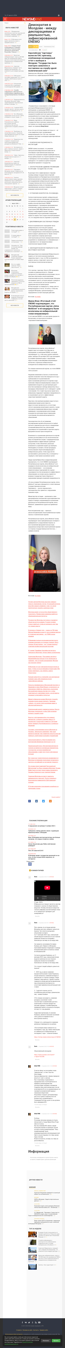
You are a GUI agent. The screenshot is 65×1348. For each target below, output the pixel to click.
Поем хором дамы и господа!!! (17, 231)
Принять (56, 1340)
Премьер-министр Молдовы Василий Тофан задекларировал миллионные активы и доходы (14, 102)
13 (14, 214)
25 (9, 219)
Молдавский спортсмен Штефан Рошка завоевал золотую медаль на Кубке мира (14, 258)
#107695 (55, 1066)
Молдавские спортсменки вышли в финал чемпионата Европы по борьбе (15, 290)
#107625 (52, 876)
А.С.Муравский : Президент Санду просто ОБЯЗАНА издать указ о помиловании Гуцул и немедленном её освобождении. (43, 1214)
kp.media (38, 297)
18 (9, 217)
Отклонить (46, 1340)
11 (9, 214)
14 (17, 214)
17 (7, 217)
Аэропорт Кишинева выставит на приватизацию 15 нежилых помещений (13, 164)
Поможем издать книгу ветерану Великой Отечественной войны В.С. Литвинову (47, 1206)
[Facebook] (22, 1322)
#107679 (52, 1046)
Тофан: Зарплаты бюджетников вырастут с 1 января (14, 156)
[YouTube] (39, 1322)
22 (20, 217)
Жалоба (37, 916)
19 (12, 217)
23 (22, 217)
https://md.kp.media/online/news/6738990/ (47, 1037)
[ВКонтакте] (25, 1322)
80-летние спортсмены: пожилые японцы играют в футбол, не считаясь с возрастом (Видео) (14, 273)
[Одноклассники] (32, 1322)
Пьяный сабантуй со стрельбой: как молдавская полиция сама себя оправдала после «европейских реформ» (43, 679)
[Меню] (5, 19)
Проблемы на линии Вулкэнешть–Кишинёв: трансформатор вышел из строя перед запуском (14, 133)
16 (22, 214)
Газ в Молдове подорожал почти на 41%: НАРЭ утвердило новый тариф (14, 115)
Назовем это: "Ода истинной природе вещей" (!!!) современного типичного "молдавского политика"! (14, 248)
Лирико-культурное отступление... (17, 241)
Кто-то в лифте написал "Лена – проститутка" (16, 265)
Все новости (15, 195)
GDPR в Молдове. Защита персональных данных (46, 1200)
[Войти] (58, 15)
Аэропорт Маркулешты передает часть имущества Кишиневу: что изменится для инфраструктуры (14, 69)
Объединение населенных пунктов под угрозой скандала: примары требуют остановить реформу (15, 34)
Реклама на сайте (27, 1330)
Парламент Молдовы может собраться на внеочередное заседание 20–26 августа (14, 172)
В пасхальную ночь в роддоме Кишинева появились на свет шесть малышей (14, 298)
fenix (53, 46)
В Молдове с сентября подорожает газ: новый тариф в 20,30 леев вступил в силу (15, 78)
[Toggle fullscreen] (57, 898)
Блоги (40, 46)
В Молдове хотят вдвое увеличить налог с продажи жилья (13, 40)
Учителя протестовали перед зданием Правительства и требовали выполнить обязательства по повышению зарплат (13, 180)
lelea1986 (37, 1066)
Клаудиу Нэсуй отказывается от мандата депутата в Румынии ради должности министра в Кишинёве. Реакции (12, 49)
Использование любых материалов (14, 1334)
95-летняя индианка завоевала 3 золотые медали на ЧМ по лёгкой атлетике (14, 282)
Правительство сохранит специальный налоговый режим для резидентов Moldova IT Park (14, 141)
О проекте (19, 1330)
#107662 (52, 922)
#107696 (55, 1113)
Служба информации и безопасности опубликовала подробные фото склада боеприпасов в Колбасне (14, 93)
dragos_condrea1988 (40, 1190)
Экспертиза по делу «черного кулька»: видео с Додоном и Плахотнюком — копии (14, 149)
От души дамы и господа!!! (16, 236)
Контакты (36, 1330)
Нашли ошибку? (56, 797)
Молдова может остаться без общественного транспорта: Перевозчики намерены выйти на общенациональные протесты (42, 614)
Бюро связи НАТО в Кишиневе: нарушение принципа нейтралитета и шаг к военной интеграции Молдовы (44, 1222)
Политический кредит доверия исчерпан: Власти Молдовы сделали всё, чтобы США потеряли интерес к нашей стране (43, 711)
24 (7, 219)
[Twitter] (29, 1322)
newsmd (36, 1197)
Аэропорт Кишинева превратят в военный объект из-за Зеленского (47, 1193)
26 (12, 219)
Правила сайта (44, 1330)
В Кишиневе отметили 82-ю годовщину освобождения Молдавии (14, 85)
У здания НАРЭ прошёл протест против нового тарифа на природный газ (14, 109)
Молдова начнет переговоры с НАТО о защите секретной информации (14, 188)
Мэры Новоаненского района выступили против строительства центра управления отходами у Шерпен (14, 124)
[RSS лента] (36, 1322)
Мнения (32, 1187)
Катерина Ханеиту (39, 1218)
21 (17, 217)
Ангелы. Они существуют (47, 1265)
